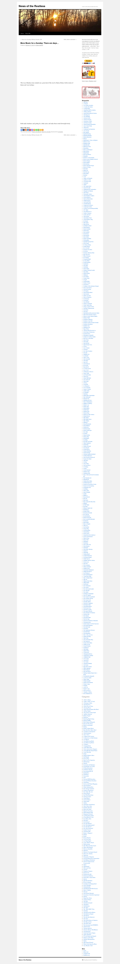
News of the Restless (32, 6)
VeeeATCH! (86, 660)
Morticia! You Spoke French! (90, 852)
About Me (27, 33)
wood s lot (85, 687)
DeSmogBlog (86, 240)
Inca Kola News (86, 333)
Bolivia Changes (86, 160)
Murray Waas (86, 436)
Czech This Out (87, 752)
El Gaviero (85, 251)
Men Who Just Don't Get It (89, 845)
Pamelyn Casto (86, 471)
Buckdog (85, 175)
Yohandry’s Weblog (87, 692)
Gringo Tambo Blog (87, 305)
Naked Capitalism (87, 443)
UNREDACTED (86, 657)
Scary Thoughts (87, 885)
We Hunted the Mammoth (88, 676)
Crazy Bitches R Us (87, 211)
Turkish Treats (86, 926)
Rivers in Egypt (87, 882)
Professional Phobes (88, 876)
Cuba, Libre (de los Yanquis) (90, 749)
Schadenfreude (86, 887)
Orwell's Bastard (86, 470)
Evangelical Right (87, 259)
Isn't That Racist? (87, 826)
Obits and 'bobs (87, 868)
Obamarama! (86, 866)
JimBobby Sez (86, 354)
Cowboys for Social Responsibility (90, 208)
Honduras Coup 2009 (87, 321)
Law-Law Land (87, 839)
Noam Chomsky (86, 452)
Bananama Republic (87, 135)
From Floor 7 (86, 284)
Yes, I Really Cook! (88, 945)
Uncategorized (86, 931)
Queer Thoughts (86, 492)
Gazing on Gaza (87, 796)
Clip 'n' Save (86, 735)
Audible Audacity (87, 714)
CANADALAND (87, 181)
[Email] (38, 130)
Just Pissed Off (86, 831)
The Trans (85, 918)
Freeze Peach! (86, 793)
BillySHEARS (86, 145)
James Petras (86, 340)
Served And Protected (88, 536)
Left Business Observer (88, 371)
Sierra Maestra (86, 546)
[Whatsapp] (36, 130)
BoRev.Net (85, 170)
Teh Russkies (86, 906)
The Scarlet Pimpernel (88, 625)
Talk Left (85, 579)
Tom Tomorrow (86, 641)
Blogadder (85, 156)
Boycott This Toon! (88, 723)
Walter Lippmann (86, 668)
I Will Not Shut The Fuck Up (89, 330)
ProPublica (85, 489)
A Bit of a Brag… (87, 700)
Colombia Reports (87, 203)
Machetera (85, 394)
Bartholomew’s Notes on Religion (90, 140)
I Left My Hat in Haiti (88, 815)
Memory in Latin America (88, 414)
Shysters (85, 891)
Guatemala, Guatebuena (89, 804)
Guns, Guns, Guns (87, 806)
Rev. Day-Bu (86, 514)
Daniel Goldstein (86, 229)
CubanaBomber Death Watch (90, 750)
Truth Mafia (85, 649)
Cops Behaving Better (88, 742)
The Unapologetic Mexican (89, 630)
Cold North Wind (87, 202)
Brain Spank (86, 173)
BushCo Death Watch (88, 728)
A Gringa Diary (86, 108)
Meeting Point (86, 411)
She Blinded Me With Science (90, 888)
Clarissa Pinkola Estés (88, 199)
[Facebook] (21, 130)
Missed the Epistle (87, 424)
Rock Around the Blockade (89, 519)
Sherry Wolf (85, 539)
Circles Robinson (87, 197)
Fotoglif (85, 279)
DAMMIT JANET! (87, 225)
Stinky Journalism (87, 566)
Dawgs (85, 754)
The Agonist (86, 587)
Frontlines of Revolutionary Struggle (91, 286)
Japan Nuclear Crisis (87, 344)
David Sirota (86, 233)
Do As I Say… (86, 758)
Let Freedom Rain (87, 375)
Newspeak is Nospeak (88, 857)
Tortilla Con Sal (86, 644)
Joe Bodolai (85, 355)
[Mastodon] (32, 130)
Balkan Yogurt (86, 715)
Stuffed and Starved (87, 571)
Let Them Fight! (87, 841)
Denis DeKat (86, 237)
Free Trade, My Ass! (88, 792)
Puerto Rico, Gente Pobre (89, 877)
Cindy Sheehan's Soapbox (88, 195)
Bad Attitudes (86, 132)
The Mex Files (86, 614)
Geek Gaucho (86, 294)
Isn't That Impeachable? (89, 825)
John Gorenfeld (86, 359)
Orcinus (85, 468)
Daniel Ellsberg (86, 227)
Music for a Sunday (46, 131)
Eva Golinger (86, 257)
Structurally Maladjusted (88, 570)
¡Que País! (85, 102)
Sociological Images (87, 557)
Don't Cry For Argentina (89, 760)
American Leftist (86, 118)
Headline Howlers (87, 807)
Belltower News (86, 141)
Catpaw (85, 184)
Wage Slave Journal (87, 666)
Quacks (85, 879)
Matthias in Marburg (87, 403)
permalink (60, 131)
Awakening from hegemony (89, 129)
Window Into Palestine (88, 682)
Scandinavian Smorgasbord (89, 884)
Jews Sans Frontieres (87, 351)
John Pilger (85, 360)
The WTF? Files (87, 923)
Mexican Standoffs (87, 849)
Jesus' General (86, 348)
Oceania (85, 869)
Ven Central (85, 661)
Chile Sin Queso (87, 733)
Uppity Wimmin (87, 934)
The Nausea (86, 915)
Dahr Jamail (85, 222)
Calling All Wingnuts (87, 178)
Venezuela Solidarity (87, 663)
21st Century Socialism (88, 105)
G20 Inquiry (86, 290)
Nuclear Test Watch (87, 459)
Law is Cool (85, 370)
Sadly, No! (85, 525)
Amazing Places (87, 708)
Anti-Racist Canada (87, 122)
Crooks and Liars (87, 214)
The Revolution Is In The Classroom (91, 623)
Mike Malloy (86, 417)
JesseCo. (85, 346)
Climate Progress (86, 200)
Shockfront (85, 543)
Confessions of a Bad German (90, 738)
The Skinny (85, 628)
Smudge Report (86, 554)
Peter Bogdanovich (87, 478)
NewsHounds (86, 447)
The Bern (85, 911)
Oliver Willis (86, 463)
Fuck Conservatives (87, 287)
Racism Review (86, 497)
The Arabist (85, 592)
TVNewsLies (86, 652)
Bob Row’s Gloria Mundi (88, 157)
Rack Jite (85, 498)
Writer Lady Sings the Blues (90, 944)
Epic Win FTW (86, 254)
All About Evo (86, 704)
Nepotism (85, 855)
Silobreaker (85, 547)
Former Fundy (86, 278)
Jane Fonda (85, 341)
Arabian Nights (87, 711)
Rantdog (85, 503)
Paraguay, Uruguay (87, 871)
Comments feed (86, 953)
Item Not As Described (88, 338)
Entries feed (85, 952)
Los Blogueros (86, 386)
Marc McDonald (86, 397)
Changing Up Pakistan (88, 191)
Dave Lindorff (86, 232)
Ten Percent (85, 584)
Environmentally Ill (88, 771)
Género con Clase (87, 295)
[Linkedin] (28, 130)
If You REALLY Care (88, 817)
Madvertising (86, 844)
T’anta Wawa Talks (87, 576)
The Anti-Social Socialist (88, 589)
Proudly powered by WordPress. (90, 960)
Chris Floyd (85, 192)
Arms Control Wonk (87, 126)
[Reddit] (26, 130)
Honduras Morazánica (88, 324)
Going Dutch (86, 798)
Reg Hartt (85, 506)
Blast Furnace (86, 151)
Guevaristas (85, 309)
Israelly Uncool (87, 830)
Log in (84, 950)
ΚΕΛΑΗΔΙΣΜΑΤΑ (87, 693)
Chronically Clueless (87, 194)
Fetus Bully (85, 271)
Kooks (85, 836)
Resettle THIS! (86, 511)
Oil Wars (85, 462)
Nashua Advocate (87, 446)
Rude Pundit (86, 522)
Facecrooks (86, 776)
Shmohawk (85, 541)
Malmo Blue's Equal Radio (89, 395)
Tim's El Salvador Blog (88, 639)
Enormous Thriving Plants (88, 252)
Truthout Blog (86, 650)
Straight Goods (86, 568)
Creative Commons (87, 213)
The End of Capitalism (88, 603)
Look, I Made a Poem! (88, 842)
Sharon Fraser (86, 538)
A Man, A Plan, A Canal (89, 701)
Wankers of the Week (88, 937)
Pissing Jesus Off (87, 874)
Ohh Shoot (85, 460)
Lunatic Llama (86, 390)
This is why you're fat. (88, 635)
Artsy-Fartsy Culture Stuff (89, 712)
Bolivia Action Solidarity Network (90, 159)
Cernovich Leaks (86, 187)
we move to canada (87, 677)
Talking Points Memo (87, 581)
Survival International (87, 574)
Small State (85, 552)
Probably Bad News (87, 482)
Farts (84, 777)
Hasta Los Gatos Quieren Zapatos (90, 316)
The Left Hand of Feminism (89, 612)
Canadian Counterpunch (89, 731)
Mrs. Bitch (85, 432)
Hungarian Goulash (88, 814)
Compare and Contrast (88, 736)
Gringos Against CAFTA (88, 306)
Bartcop (85, 138)
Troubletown (86, 647)
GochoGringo (86, 298)
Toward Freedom (86, 646)
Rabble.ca (85, 495)
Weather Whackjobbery (89, 939)
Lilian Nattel (85, 381)
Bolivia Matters (86, 162)
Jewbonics (85, 349)
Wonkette (85, 685)
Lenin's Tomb (86, 373)
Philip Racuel (86, 479)
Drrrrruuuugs (86, 761)
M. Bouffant (85, 392)
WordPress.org (86, 955)
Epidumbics (86, 773)
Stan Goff (85, 563)
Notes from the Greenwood (89, 457)
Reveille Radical (86, 516)
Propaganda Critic (87, 487)
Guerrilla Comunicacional (88, 308)
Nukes (84, 865)
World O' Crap (86, 688)
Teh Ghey (85, 901)
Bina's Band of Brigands (89, 722)
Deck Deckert (86, 235)
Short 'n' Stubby (87, 890)
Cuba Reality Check (87, 218)
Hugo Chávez (86, 329)
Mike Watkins (86, 420)
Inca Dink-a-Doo (87, 819)
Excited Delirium (86, 262)
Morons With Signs (87, 430)
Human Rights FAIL (88, 812)
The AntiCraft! (86, 590)
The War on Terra (87, 922)
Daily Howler (86, 224)
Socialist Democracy (87, 555)
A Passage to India (87, 703)
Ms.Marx (85, 433)
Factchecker (85, 264)
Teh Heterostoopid (87, 903)
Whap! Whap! (86, 679)
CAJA (84, 176)
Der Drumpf (86, 757)
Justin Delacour (86, 363)
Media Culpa (86, 406)
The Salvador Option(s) (89, 917)
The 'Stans (85, 907)
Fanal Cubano (86, 268)
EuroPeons (86, 774)
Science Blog (86, 528)
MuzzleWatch (86, 438)
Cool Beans (86, 739)
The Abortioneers (87, 585)
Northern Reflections (87, 455)
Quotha (84, 493)
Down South (86, 243)
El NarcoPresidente (88, 768)
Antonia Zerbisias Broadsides (89, 124)
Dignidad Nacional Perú (88, 241)
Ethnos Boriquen (86, 256)
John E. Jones (86, 357)
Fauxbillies (86, 782)
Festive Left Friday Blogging (90, 784)
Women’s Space (86, 684)
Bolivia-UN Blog (87, 167)
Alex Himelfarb (86, 116)
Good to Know (86, 800)
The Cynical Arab (87, 600)
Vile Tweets (85, 665)
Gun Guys (85, 311)
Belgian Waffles (87, 720)
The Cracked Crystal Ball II (89, 596)
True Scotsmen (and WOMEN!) (90, 925)
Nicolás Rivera (86, 449)
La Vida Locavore (87, 368)
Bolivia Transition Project (88, 165)
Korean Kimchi (87, 838)
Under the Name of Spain (89, 933)
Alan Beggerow (86, 114)
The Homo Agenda (87, 609)
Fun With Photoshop (88, 795)
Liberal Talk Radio (87, 378)
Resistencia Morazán (87, 512)
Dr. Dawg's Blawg (87, 244)
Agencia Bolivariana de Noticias (90, 113)
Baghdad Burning (87, 134)
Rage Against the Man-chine (89, 501)
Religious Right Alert (87, 508)
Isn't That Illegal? (87, 823)
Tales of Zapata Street (87, 577)
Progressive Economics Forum (89, 484)
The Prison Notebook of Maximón (90, 620)
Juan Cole (85, 362)
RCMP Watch (86, 505)
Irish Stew (85, 820)
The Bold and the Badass (89, 912)
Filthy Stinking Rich (88, 787)
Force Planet (86, 276)
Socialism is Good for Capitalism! (91, 895)
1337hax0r (85, 103)
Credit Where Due (87, 747)
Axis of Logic (86, 130)
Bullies (85, 727)
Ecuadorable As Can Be (89, 766)
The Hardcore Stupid (88, 914)
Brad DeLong (86, 172)
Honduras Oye (86, 325)
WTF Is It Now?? (87, 690)
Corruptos (85, 744)
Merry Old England (88, 847)
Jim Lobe (85, 352)
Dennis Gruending (87, 238)
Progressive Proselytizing (88, 485)
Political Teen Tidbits (87, 481)
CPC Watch (85, 210)
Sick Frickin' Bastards (88, 893)
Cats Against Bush (87, 186)
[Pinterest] (30, 130)
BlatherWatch (86, 153)
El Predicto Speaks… (88, 769)
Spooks (85, 896)
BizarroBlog (85, 148)
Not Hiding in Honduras (89, 860)
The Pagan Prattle (87, 617)
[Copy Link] (40, 130)
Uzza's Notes (86, 658)
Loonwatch (85, 384)
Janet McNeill (86, 343)
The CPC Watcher (87, 595)
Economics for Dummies (89, 765)
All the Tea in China (88, 706)
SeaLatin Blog (86, 531)
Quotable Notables (87, 880)
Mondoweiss (86, 427)
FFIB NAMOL (86, 273)
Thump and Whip (87, 636)
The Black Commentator (88, 593)
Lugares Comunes (87, 389)
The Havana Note (87, 608)
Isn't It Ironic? (86, 822)
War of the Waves (87, 671)
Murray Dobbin (86, 435)
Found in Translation (88, 790)
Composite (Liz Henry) (88, 205)
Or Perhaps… (86, 466)
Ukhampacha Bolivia (87, 654)
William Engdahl (86, 681)
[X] (24, 130)
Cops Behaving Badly (88, 741)
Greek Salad (86, 801)
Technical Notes (87, 899)
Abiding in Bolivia (87, 111)
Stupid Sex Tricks (87, 898)
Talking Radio (86, 582)
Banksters (85, 717)
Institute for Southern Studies (89, 336)
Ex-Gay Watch (86, 260)
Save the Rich (86, 527)
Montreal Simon (86, 428)
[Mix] (34, 130)
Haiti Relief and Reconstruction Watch (91, 313)
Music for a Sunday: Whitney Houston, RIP (31, 39)
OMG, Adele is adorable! (70, 39)
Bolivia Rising (86, 164)
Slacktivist (85, 550)
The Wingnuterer (86, 633)
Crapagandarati (87, 746)
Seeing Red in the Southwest (89, 535)
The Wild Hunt (86, 631)
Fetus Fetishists (87, 785)
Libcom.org (85, 376)
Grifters (85, 803)
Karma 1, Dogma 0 (87, 833)
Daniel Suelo (86, 230)
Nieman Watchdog (87, 451)
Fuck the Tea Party (87, 289)
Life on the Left (86, 379)
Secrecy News (86, 533)
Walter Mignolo (86, 669)
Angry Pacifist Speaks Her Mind (91, 709)
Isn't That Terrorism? (88, 828)
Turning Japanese (87, 928)
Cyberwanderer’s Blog (88, 219)
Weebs (85, 941)
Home (22, 33)
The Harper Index (87, 604)
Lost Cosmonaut (86, 387)
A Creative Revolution (88, 107)
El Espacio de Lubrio (87, 249)
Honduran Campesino (88, 319)
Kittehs (85, 834)
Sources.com (86, 562)
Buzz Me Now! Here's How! (89, 730)
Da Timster (85, 221)
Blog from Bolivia (87, 154)
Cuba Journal (86, 216)
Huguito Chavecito (88, 811)
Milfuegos (85, 422)
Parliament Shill (86, 473)
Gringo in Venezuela (87, 303)
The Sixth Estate (86, 627)
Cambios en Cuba (87, 179)
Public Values (86, 490)
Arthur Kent (85, 127)
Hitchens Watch (86, 317)
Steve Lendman (86, 565)
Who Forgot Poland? (88, 942)
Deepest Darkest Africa (88, 755)
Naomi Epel (85, 444)
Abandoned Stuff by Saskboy (89, 110)
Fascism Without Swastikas (89, 780)
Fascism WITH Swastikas (89, 779)
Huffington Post (86, 327)
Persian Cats (86, 872)
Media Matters (86, 408)
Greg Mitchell (86, 302)
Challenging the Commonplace (89, 189)
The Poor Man (86, 619)
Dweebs (85, 763)
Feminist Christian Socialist (89, 270)
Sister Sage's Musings (88, 549)
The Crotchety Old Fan (88, 598)
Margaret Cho (86, 398)
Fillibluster (85, 275)
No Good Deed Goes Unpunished (91, 858)
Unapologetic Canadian (88, 655)
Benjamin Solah (86, 143)
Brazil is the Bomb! (36, 131)
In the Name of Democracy (89, 332)
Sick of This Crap (87, 544)
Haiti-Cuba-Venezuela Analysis (89, 314)
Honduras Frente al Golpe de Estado (90, 322)
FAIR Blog (85, 267)
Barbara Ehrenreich (87, 137)
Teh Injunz (86, 904)
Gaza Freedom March (87, 292)
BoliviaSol (85, 168)
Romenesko (85, 520)
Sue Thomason (86, 573)
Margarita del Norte (87, 400)
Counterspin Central (87, 206)
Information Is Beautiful (88, 335)
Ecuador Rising (86, 246)
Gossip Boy (85, 300)
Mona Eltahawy (86, 425)
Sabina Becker (39, 45)
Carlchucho (85, 183)
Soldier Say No (86, 558)
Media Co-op (86, 405)
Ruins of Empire (86, 524)
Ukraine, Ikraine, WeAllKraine (90, 930)
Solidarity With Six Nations (89, 560)
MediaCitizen (86, 409)
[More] (42, 130)
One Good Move (86, 465)
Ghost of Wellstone (87, 297)
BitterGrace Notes (87, 146)
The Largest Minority (87, 611)
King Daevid (86, 367)
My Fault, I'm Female (87, 441)
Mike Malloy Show (87, 419)
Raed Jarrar (85, 500)
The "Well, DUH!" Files (88, 909)
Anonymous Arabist (87, 121)
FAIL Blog (85, 265)
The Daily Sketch (87, 601)
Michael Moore (86, 416)
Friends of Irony (86, 283)
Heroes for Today (87, 809)
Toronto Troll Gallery (87, 642)
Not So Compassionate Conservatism (88, 862)
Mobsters (85, 850)
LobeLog (85, 382)
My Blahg (85, 440)
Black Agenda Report (87, 149)
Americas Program (87, 119)
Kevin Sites (85, 365)
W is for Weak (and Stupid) (89, 936)
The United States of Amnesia (90, 920)
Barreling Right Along (88, 719)
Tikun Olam (85, 638)
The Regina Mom (87, 622)
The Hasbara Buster (87, 606)
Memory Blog (86, 413)
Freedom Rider (86, 281)
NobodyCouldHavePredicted (89, 454)
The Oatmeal (86, 616)
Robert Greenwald (87, 517)
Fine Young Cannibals (88, 788)
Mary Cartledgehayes (87, 401)
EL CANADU (86, 248)
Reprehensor (86, 509)
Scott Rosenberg (86, 530)
